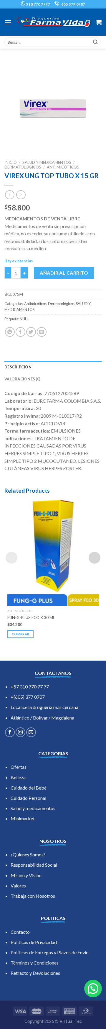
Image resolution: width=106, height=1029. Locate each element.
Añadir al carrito (64, 272)
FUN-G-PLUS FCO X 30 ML (31, 617)
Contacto (20, 932)
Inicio (10, 162)
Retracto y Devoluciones (35, 973)
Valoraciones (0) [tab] (22, 379)
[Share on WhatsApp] (10, 332)
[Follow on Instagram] (20, 732)
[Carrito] (99, 22)
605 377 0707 (72, 4)
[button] (93, 988)
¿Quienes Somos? (28, 854)
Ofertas (18, 767)
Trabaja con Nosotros (33, 896)
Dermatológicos (22, 167)
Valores (18, 885)
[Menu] (7, 22)
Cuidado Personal (28, 798)
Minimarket (23, 818)
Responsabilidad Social (34, 865)
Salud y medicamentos (33, 808)
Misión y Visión (26, 875)
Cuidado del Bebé (29, 787)
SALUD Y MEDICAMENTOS (46, 162)
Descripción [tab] (18, 367)
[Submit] (95, 42)
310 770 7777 (37, 4)
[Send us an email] (31, 732)
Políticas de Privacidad (34, 942)
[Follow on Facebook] (10, 732)
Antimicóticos (63, 167)
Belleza (18, 777)
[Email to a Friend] (42, 332)
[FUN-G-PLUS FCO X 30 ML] (53, 551)
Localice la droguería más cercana (44, 707)
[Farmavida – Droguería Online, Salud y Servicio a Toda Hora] (53, 22)
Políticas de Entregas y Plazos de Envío (50, 952)
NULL (24, 319)
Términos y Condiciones (35, 962)
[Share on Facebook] (20, 332)
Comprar (20, 634)
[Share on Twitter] (31, 332)
